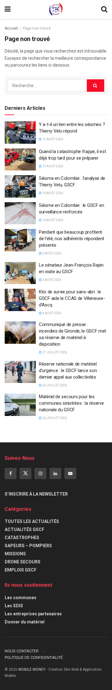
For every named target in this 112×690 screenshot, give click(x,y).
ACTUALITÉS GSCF (24, 529)
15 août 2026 (52, 139)
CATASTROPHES (22, 537)
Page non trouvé (37, 28)
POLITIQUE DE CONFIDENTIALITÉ (34, 657)
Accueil (11, 28)
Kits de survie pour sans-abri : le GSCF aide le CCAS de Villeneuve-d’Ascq (72, 298)
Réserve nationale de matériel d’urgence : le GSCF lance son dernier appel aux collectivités (68, 370)
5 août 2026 (51, 253)
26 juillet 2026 (54, 385)
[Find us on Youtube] (70, 473)
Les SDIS (14, 605)
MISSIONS (15, 553)
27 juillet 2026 (54, 352)
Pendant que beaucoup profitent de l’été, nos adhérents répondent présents (71, 238)
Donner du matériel (24, 621)
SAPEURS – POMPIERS (28, 545)
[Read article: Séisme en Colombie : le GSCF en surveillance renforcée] (20, 213)
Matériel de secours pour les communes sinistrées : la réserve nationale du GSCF (71, 403)
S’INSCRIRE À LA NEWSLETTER (36, 494)
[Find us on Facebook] (10, 473)
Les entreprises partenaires (33, 613)
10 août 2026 (52, 193)
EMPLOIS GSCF (20, 569)
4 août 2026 (51, 313)
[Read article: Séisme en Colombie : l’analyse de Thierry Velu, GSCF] (20, 186)
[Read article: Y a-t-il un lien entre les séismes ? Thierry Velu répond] (20, 132)
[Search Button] (104, 9)
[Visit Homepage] (56, 9)
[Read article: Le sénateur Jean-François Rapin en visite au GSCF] (20, 273)
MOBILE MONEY (31, 669)
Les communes (20, 597)
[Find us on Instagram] (40, 473)
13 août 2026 (52, 166)
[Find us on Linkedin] (55, 473)
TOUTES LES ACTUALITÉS (32, 521)
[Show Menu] (8, 9)
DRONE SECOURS (22, 561)
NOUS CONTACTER (22, 651)
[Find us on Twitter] (25, 473)
